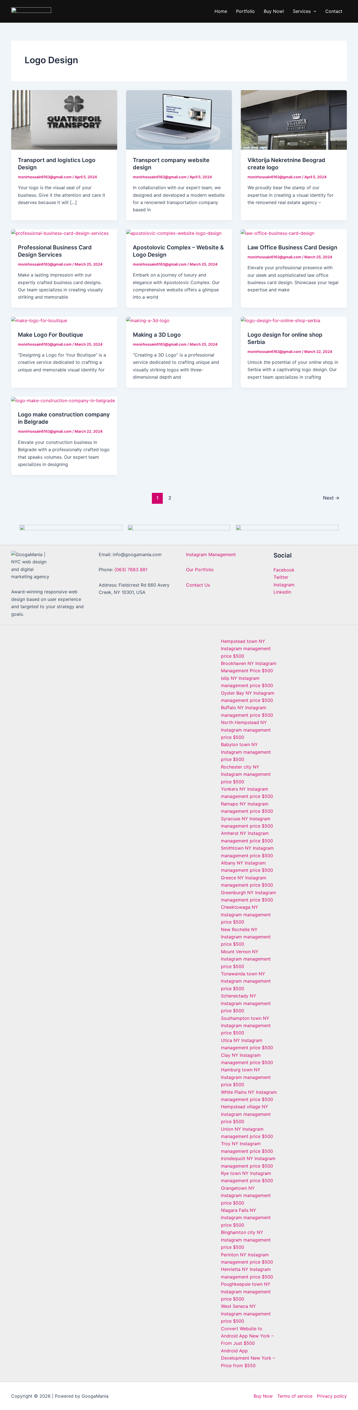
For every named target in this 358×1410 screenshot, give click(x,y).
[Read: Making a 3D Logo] (147, 320)
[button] (313, 11)
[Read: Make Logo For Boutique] (39, 320)
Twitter (281, 577)
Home (221, 11)
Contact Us (198, 585)
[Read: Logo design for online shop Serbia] (280, 320)
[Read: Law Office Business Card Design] (277, 233)
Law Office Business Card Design (292, 247)
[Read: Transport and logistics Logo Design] (64, 119)
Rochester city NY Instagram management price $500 (246, 774)
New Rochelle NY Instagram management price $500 (246, 937)
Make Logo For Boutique (50, 334)
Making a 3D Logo (157, 334)
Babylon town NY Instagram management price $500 (246, 752)
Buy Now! (274, 11)
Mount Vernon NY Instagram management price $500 (246, 959)
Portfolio (245, 11)
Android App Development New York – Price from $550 (248, 1358)
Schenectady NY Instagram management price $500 (246, 1003)
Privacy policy (332, 1396)
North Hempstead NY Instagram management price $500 (246, 730)
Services (302, 11)
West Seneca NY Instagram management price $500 (246, 1313)
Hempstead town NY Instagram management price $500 (246, 648)
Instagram (284, 584)
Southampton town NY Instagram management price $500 (246, 1025)
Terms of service (294, 1396)
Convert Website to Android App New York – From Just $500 (247, 1336)
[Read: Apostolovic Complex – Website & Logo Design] (174, 233)
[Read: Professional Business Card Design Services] (60, 233)
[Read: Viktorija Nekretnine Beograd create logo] (294, 119)
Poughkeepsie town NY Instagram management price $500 (246, 1291)
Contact (333, 11)
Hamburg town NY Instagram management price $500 (246, 1077)
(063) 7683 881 (130, 569)
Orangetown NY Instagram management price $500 (246, 1195)
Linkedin (282, 592)
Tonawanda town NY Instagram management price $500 (246, 981)
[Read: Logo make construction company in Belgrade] (63, 400)
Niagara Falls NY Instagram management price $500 (246, 1217)
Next (331, 498)
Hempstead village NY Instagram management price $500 (246, 1114)
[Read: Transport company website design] (179, 119)
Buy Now (263, 1396)
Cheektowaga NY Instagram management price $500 (246, 914)
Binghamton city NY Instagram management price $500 (246, 1239)
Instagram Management (211, 554)
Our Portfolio (200, 569)
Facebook (284, 570)
